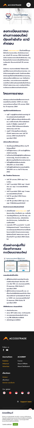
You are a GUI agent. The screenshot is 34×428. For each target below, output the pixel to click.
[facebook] (3, 350)
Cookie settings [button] (7, 424)
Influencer (5, 364)
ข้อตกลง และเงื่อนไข (8, 383)
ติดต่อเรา (5, 377)
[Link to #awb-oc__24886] (28, 5)
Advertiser (5, 366)
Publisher (5, 361)
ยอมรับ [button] (15, 424)
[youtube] (7, 350)
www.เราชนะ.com (13, 50)
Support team (26, 401)
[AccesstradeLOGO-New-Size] (12, 4)
